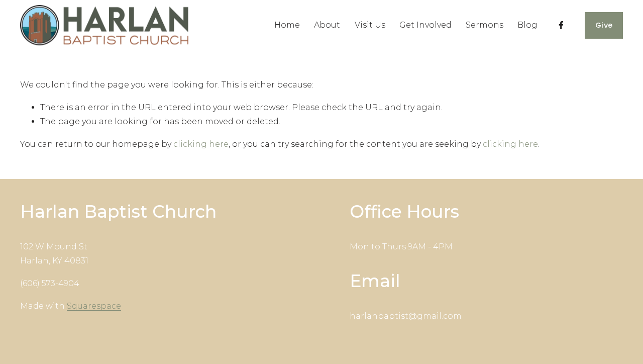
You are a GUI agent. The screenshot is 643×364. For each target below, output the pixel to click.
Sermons (484, 25)
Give (603, 25)
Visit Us (370, 25)
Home (287, 25)
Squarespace (94, 306)
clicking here (201, 144)
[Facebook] (561, 25)
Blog (527, 25)
